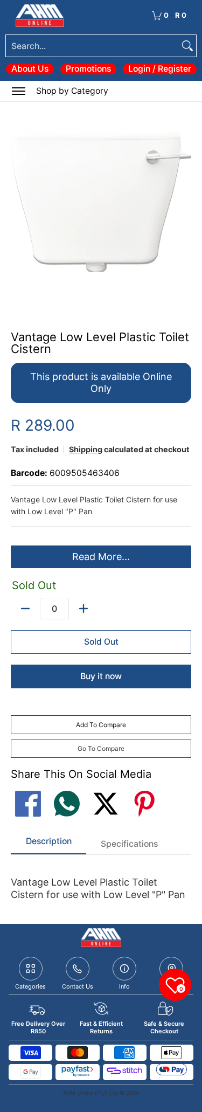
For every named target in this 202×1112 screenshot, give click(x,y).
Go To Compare (101, 748)
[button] (182, 91)
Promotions (88, 69)
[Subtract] (25, 608)
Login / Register (159, 69)
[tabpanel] (101, 883)
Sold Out (101, 642)
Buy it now (101, 676)
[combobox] (92, 46)
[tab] (48, 844)
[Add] (83, 608)
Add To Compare (101, 725)
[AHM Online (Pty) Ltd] (39, 15)
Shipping (85, 449)
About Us (29, 69)
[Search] (187, 46)
